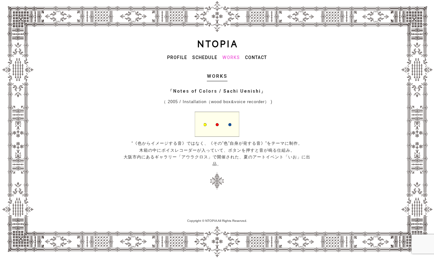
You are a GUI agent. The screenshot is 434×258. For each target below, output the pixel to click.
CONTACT (256, 57)
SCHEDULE (204, 57)
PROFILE (177, 57)
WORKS (231, 57)
